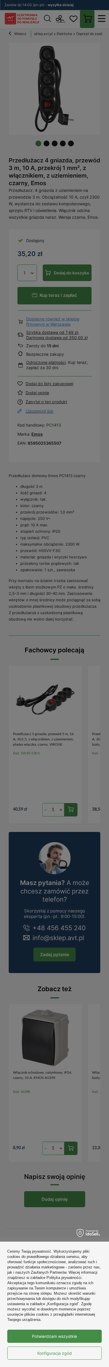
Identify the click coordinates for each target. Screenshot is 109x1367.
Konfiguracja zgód (54, 1353)
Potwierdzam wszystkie (54, 1336)
